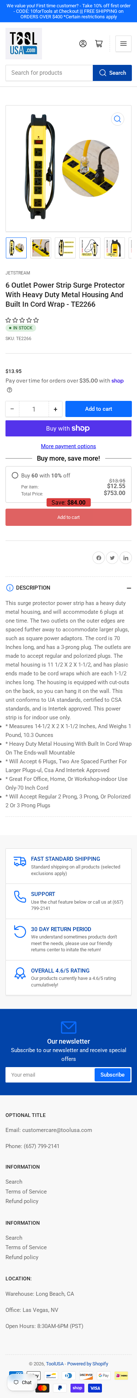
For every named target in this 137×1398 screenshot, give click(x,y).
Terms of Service (26, 1191)
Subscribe (112, 1074)
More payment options (68, 446)
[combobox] (68, 73)
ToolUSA (55, 1363)
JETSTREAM (17, 273)
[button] (22, 320)
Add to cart (68, 517)
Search (117, 73)
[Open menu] (123, 44)
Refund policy (21, 1201)
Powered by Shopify (87, 1363)
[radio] (68, 484)
